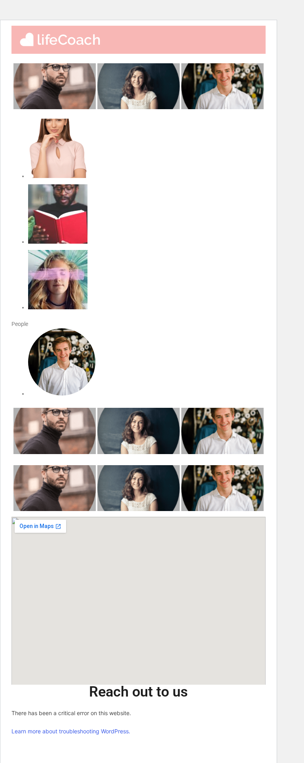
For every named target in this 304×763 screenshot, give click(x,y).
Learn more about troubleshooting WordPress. (70, 731)
